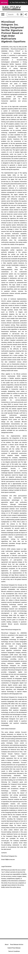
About (6, 944)
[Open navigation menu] (2, 14)
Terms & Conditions (14, 951)
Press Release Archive (16, 944)
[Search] (18, 14)
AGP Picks (4, 2)
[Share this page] (26, 14)
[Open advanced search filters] (21, 14)
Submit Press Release (14, 948)
